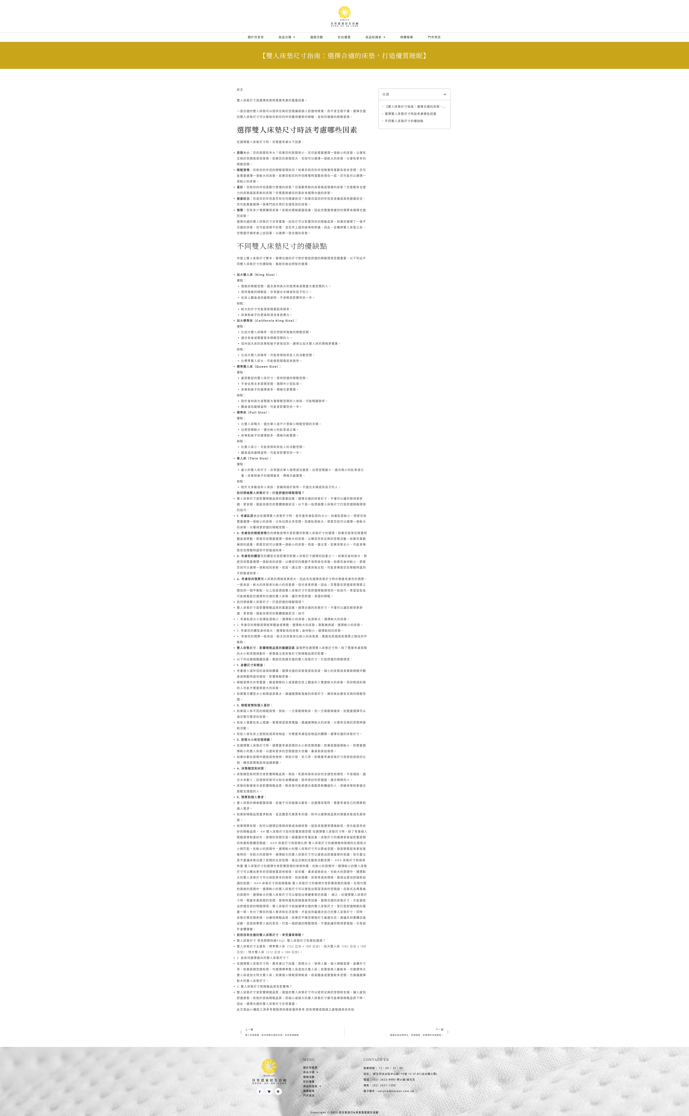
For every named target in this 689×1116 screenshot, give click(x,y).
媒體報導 (406, 37)
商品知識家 (373, 37)
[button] (445, 94)
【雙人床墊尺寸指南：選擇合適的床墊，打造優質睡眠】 (416, 107)
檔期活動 (316, 37)
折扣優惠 (344, 37)
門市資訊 (434, 37)
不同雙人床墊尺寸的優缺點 (404, 121)
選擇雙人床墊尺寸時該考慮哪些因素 (411, 114)
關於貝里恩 (256, 37)
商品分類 (285, 37)
